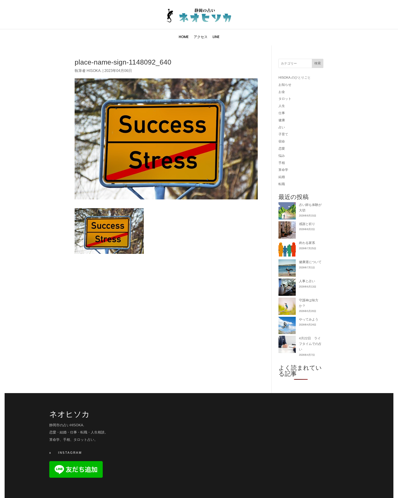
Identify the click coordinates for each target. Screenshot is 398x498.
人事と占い (307, 281)
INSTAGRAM (70, 452)
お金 (281, 92)
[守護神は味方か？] (287, 307)
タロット (284, 99)
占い (281, 127)
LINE (216, 37)
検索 (317, 63)
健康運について (310, 262)
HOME (184, 37)
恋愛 (281, 148)
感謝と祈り (307, 224)
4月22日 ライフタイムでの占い (310, 343)
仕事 (281, 113)
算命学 (283, 170)
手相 (281, 163)
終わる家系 (307, 243)
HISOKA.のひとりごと (294, 77)
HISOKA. (94, 71)
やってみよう (308, 319)
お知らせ (284, 84)
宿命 (281, 141)
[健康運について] (287, 269)
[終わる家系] (287, 249)
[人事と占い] (287, 288)
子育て (283, 134)
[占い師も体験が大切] (287, 211)
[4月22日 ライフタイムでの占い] (287, 345)
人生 (281, 106)
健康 (281, 120)
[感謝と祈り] (287, 230)
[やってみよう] (287, 326)
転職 (281, 184)
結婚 (281, 177)
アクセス (201, 37)
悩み (281, 155)
